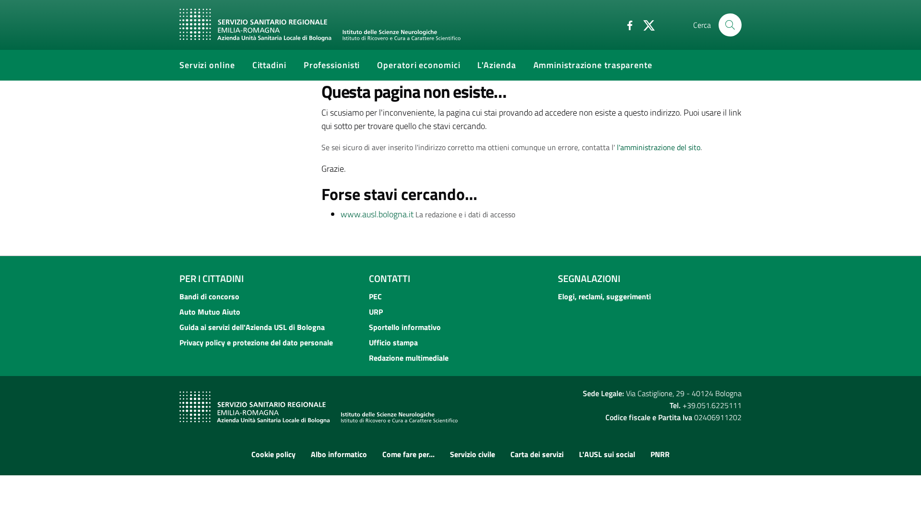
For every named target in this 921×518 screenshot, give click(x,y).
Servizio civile (472, 454)
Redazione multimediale (409, 358)
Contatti (389, 278)
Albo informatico (339, 454)
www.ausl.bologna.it (377, 214)
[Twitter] (645, 24)
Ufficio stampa (393, 342)
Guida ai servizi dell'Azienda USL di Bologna (252, 327)
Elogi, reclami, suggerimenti (604, 296)
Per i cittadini (211, 278)
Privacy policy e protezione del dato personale (256, 342)
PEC (375, 296)
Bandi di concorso (209, 296)
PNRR (660, 454)
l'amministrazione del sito (658, 147)
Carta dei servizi (537, 454)
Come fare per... (408, 454)
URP (376, 312)
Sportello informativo (405, 327)
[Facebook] (626, 24)
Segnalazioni (589, 278)
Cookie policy (273, 454)
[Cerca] (730, 24)
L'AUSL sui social (607, 454)
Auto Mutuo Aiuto (209, 312)
